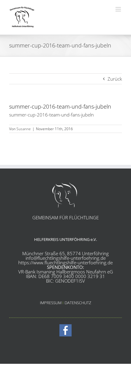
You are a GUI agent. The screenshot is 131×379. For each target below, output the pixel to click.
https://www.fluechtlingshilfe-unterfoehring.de (65, 262)
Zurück (115, 79)
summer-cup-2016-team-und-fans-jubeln (51, 115)
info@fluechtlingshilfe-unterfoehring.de (66, 258)
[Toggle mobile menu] (118, 9)
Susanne (23, 128)
